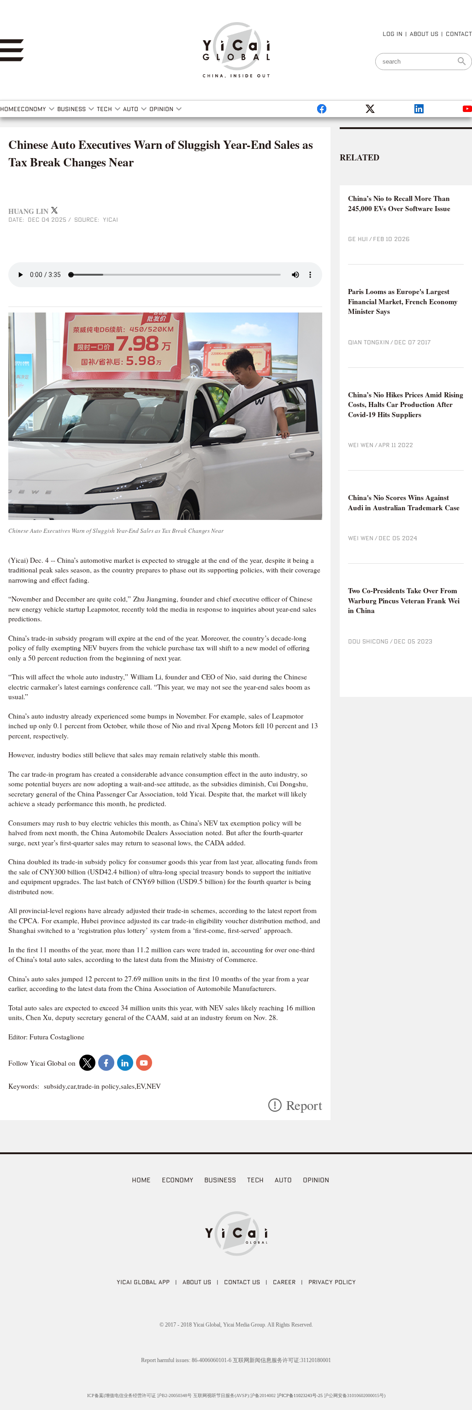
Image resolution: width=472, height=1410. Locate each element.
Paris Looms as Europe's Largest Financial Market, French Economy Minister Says (403, 301)
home (141, 1180)
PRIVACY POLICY (332, 1282)
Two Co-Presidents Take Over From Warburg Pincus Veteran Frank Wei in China (404, 600)
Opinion (316, 1180)
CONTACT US (242, 1282)
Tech (255, 1180)
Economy (177, 1180)
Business (220, 1180)
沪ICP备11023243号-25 (300, 1395)
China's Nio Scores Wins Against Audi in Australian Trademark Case (404, 503)
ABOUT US (424, 33)
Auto (283, 1180)
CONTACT (459, 33)
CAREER (284, 1282)
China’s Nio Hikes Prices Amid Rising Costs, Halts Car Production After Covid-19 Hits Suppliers (405, 404)
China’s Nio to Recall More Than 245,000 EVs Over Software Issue (399, 203)
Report (304, 1105)
